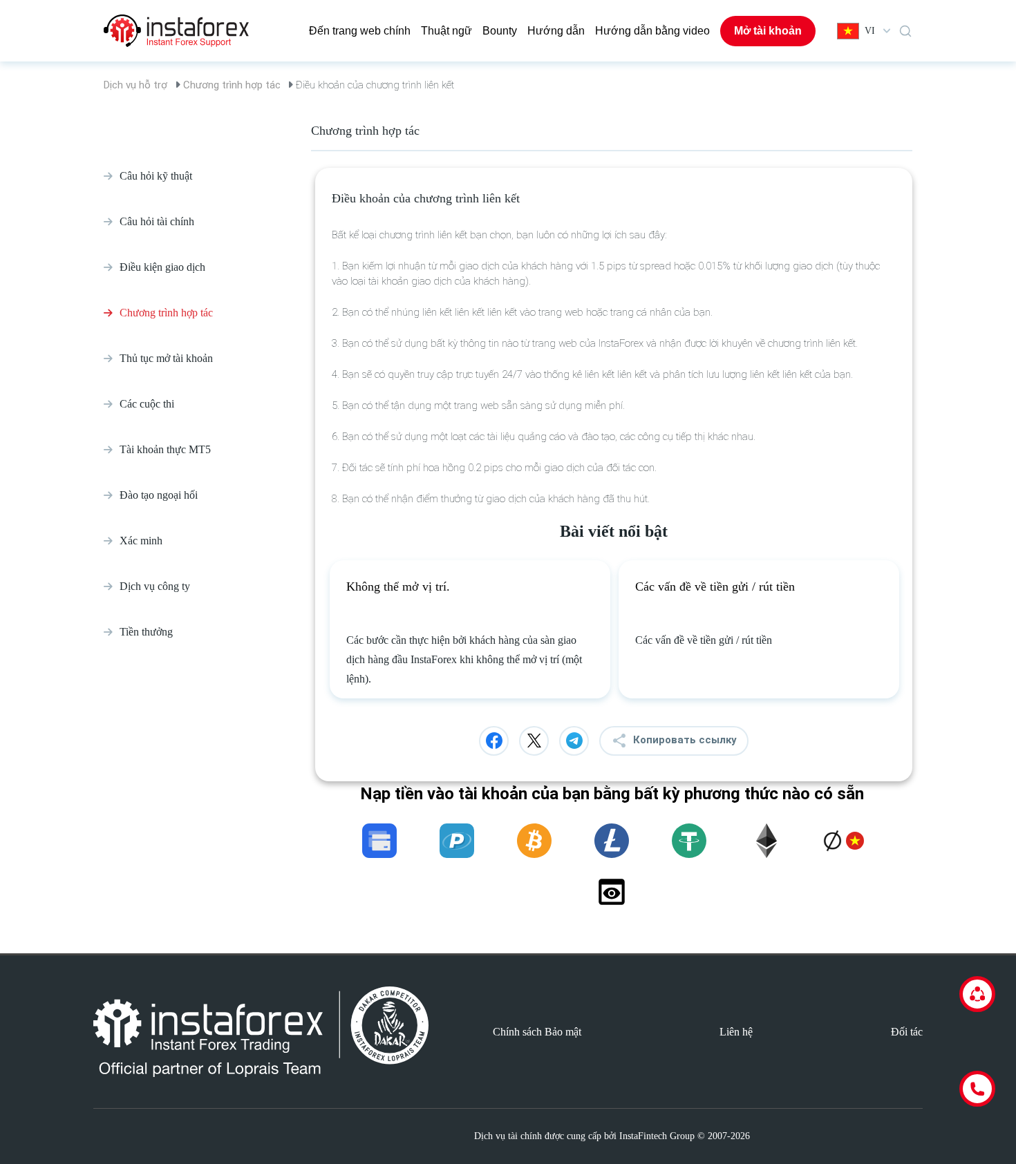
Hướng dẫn (556, 31)
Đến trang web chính (360, 31)
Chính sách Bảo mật (537, 1032)
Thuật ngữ (446, 31)
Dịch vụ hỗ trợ (135, 85)
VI (870, 31)
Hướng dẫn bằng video (652, 31)
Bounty (499, 31)
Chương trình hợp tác (232, 85)
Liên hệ (736, 1032)
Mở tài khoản (768, 31)
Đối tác (907, 1032)
